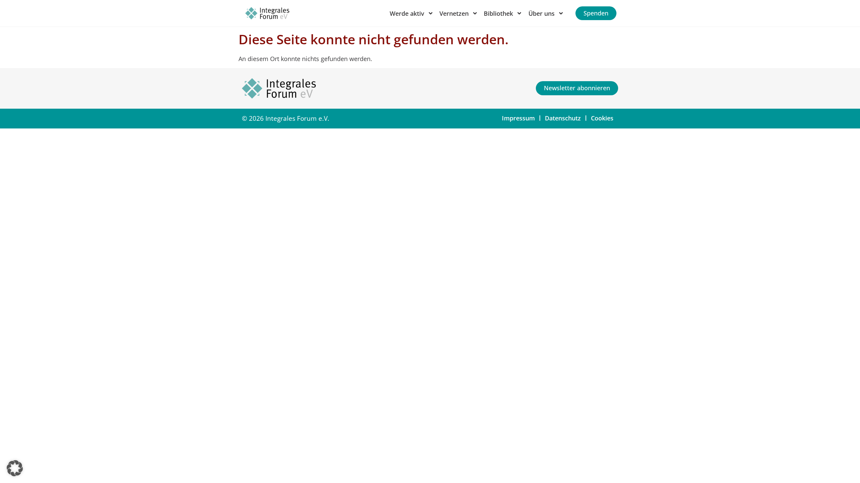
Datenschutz (563, 118)
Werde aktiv (407, 13)
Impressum (518, 118)
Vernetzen (454, 13)
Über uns (541, 13)
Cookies (602, 118)
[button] (15, 468)
